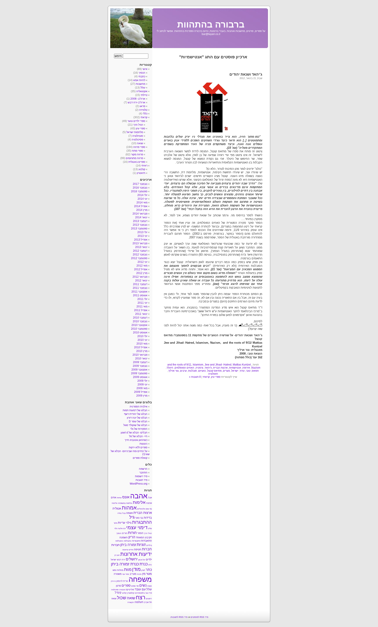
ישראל (234, 370)
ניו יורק (113, 581)
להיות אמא (139, 80)
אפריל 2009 (140, 391)
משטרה (118, 574)
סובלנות (192, 370)
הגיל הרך (138, 124)
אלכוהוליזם (141, 509)
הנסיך (142, 72)
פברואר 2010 (140, 354)
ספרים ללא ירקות (138, 447)
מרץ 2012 (141, 273)
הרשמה (143, 468)
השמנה (123, 537)
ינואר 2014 (141, 217)
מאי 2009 (141, 388)
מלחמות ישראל (134, 132)
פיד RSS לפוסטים (199, 617)
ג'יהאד (208, 367)
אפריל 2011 (140, 310)
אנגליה (116, 508)
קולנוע (141, 169)
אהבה (138, 496)
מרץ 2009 (141, 395)
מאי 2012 (141, 265)
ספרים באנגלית (136, 161)
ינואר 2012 (141, 280)
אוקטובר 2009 (139, 369)
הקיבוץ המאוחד (144, 537)
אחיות (119, 498)
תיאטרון (141, 173)
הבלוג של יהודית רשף (135, 414)
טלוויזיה (143, 109)
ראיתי (144, 165)
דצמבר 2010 (140, 317)
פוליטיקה (130, 589)
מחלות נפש (118, 570)
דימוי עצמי (136, 527)
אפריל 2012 (140, 269)
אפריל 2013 (140, 239)
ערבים (183, 370)
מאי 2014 (141, 202)
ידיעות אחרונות (136, 554)
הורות (132, 532)
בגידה (119, 513)
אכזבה (149, 503)
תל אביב (148, 602)
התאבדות (146, 540)
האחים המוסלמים (184, 367)
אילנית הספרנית (138, 406)
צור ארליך (173, 370)
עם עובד (140, 589)
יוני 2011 (142, 302)
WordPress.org (138, 483)
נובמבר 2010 (140, 321)
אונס (126, 497)
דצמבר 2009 (140, 362)
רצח (140, 597)
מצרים (226, 370)
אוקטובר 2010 (139, 325)
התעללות (127, 541)
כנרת (144, 564)
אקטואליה (141, 91)
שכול (121, 597)
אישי (144, 69)
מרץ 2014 (141, 209)
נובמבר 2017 (140, 183)
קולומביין (130, 593)
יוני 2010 (142, 339)
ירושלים (132, 559)
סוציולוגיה (137, 135)
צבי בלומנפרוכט (141, 593)
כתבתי (141, 76)
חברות (147, 549)
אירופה (246, 367)
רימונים (149, 599)
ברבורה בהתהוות (211, 24)
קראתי (206, 376)
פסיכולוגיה (137, 139)
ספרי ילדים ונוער (136, 121)
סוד (137, 586)
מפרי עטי (125, 574)
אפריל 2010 (140, 347)
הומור (140, 533)
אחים (113, 497)
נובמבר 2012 (140, 254)
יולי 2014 (142, 195)
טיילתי (144, 95)
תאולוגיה (213, 373)
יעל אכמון (141, 560)
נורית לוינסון (122, 581)
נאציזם (202, 370)
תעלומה (139, 602)
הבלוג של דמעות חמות (135, 410)
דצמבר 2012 (140, 250)
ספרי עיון (215, 376)
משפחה (140, 579)
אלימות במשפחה (125, 503)
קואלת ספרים (140, 457)
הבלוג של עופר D (138, 421)
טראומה (125, 550)
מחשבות (140, 83)
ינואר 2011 (141, 313)
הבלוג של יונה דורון (137, 417)
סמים (133, 586)
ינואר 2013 (141, 247)
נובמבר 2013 (140, 224)
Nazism (255, 367)
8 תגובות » (195, 376)
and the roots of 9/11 (179, 364)
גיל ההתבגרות (140, 520)
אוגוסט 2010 (140, 332)
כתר (149, 570)
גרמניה (199, 367)
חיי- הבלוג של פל (138, 436)
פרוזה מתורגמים (134, 158)
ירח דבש (121, 559)
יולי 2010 (142, 336)
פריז (150, 593)
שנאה (113, 598)
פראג (142, 106)
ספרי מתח (137, 150)
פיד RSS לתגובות (179, 617)
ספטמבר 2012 (139, 258)
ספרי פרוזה (139, 147)
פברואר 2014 (140, 213)
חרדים (131, 550)
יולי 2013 (142, 232)
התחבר (143, 472)
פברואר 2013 (140, 243)
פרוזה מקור (137, 154)
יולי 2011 (142, 299)
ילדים (149, 559)
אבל (150, 497)
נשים (143, 585)
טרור (242, 370)
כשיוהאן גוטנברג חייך (136, 440)
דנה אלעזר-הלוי (120, 529)
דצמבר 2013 (140, 221)
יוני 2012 (142, 261)
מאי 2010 (141, 343)
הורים (124, 533)
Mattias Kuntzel (242, 364)
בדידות (148, 517)
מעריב (133, 574)
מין (143, 573)
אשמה (129, 513)
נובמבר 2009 (140, 365)
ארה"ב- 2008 (137, 98)
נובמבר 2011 (140, 287)
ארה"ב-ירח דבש (136, 102)
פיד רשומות (141, 476)
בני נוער (139, 517)
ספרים (126, 585)
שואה (140, 143)
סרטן (118, 585)
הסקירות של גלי (138, 428)
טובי (248, 370)
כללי (145, 113)
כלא (150, 565)
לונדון (143, 570)
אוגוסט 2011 (140, 295)
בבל (124, 513)
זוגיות (141, 544)
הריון (131, 537)
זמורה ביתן (128, 545)
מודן (136, 569)
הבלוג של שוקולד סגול (135, 425)
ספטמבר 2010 (139, 328)
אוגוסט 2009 (140, 377)
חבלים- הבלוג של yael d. (133, 432)
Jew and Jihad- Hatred (218, 364)
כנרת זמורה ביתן (125, 563)
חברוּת (115, 545)
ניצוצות (143, 443)
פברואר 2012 (140, 276)
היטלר (169, 367)
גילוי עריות (124, 522)
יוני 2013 (142, 235)
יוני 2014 (142, 198)
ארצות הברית (220, 367)
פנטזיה (122, 590)
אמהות (129, 508)
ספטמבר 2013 (139, 228)
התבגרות (136, 541)
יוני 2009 (142, 384)
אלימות (139, 502)
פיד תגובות (141, 480)
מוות (127, 569)
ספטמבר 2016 (139, 191)
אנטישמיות (235, 367)
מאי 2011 (141, 306)
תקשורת (131, 602)
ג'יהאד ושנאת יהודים (245, 74)
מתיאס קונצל (214, 370)
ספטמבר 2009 (139, 373)
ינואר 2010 (141, 358)
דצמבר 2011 (140, 284)
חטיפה (137, 549)
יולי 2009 (142, 380)
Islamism (198, 364)
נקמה (149, 586)
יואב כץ (117, 555)
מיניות (139, 574)
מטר (149, 573)
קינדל (118, 592)
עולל (142, 87)
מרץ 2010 (141, 351)
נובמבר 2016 (140, 187)
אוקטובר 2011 (139, 291)
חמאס (255, 370)
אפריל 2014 (140, 206)
